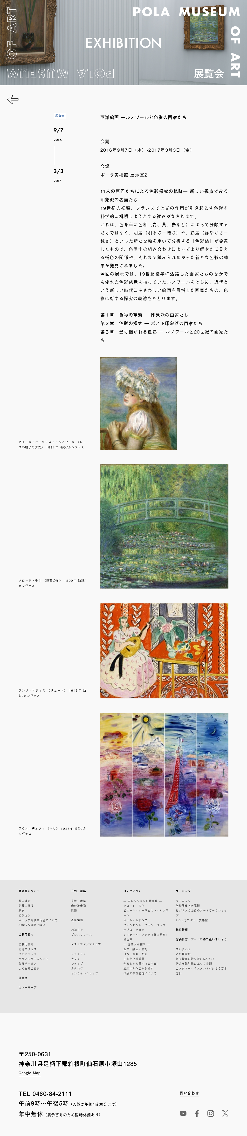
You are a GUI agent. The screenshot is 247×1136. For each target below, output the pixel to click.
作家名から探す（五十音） (142, 964)
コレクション (133, 891)
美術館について (29, 891)
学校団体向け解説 (188, 906)
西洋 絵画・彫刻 (136, 949)
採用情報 (182, 930)
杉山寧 (128, 939)
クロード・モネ (134, 906)
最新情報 (77, 920)
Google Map (30, 1072)
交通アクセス (28, 949)
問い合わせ (183, 949)
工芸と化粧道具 (134, 959)
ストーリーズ (28, 988)
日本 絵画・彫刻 (136, 954)
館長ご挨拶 (26, 906)
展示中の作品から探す (139, 968)
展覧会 (23, 978)
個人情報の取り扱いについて (195, 959)
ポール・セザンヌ (136, 920)
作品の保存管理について (140, 973)
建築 (74, 910)
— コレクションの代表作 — (143, 901)
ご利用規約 (183, 954)
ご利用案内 (26, 934)
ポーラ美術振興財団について (38, 920)
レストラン (78, 954)
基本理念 (25, 901)
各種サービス (28, 964)
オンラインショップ (84, 973)
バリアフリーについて (34, 959)
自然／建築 (78, 891)
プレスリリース (81, 935)
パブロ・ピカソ (134, 930)
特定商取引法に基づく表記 (194, 964)
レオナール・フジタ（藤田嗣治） (146, 935)
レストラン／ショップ (86, 944)
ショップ (77, 964)
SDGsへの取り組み (32, 925)
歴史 (22, 910)
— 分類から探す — (137, 944)
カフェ (75, 959)
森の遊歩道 (78, 906)
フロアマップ (28, 954)
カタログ (77, 968)
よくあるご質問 (29, 968)
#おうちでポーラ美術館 (192, 920)
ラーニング (183, 891)
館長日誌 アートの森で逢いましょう (201, 939)
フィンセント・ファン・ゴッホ (145, 925)
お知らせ (77, 930)
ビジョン (25, 915)
